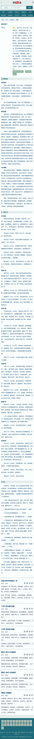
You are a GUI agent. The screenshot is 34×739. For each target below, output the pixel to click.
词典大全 (17, 12)
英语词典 (24, 15)
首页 (3, 12)
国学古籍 (3, 15)
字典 (13, 732)
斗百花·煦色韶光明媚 (7, 606)
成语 (19, 732)
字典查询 (10, 12)
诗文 (10, 732)
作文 (27, 732)
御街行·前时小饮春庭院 (8, 652)
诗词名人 (31, 12)
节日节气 (17, 15)
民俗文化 (31, 15)
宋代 (2, 583)
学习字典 (16, 737)
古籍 (1, 732)
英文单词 (23, 732)
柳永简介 (4, 24)
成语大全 (24, 12)
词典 (16, 732)
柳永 (6, 583)
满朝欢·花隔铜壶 (6, 693)
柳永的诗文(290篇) (18, 71)
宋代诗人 (12, 19)
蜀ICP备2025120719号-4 (25, 737)
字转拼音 (10, 15)
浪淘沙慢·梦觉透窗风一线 (9, 581)
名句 (7, 732)
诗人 (7, 19)
